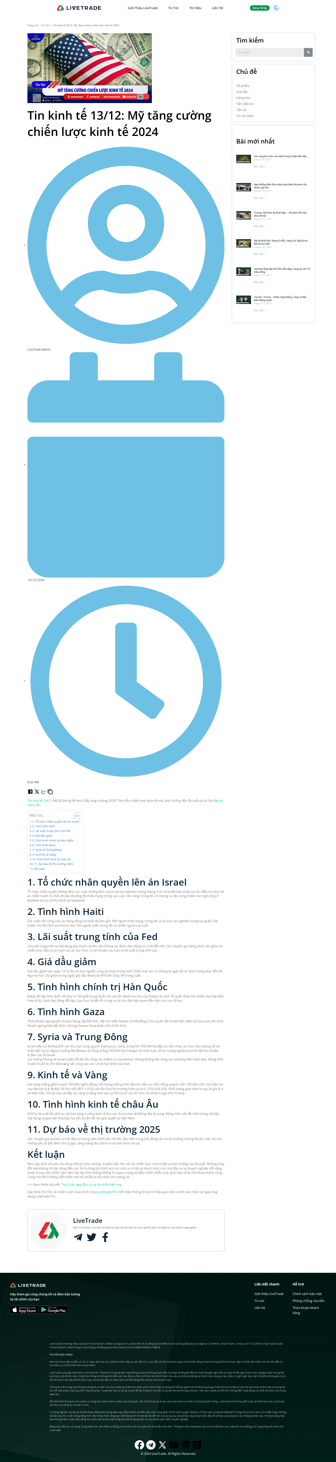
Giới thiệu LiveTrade (143, 8)
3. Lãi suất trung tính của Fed (51, 831)
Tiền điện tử (245, 104)
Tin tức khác (245, 116)
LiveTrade (87, 1220)
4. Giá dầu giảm (42, 835)
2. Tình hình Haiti (43, 826)
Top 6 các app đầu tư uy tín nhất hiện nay (91, 1184)
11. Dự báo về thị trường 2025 (53, 864)
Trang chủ (32, 25)
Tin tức (173, 8)
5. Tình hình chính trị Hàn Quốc (53, 840)
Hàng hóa (243, 98)
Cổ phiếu (242, 86)
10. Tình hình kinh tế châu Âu (51, 859)
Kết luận (39, 869)
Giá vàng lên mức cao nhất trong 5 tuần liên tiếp (280, 156)
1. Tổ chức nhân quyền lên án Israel (55, 821)
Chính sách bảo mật (307, 1294)
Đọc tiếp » (259, 166)
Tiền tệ (241, 110)
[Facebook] (139, 1445)
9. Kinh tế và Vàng (44, 854)
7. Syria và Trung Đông (47, 850)
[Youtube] (174, 1445)
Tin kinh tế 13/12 (39, 800)
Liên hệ (217, 8)
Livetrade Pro (107, 1192)
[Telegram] (151, 1445)
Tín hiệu (195, 8)
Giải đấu (242, 92)
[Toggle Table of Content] (74, 815)
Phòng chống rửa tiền (309, 1301)
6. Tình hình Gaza (43, 845)
